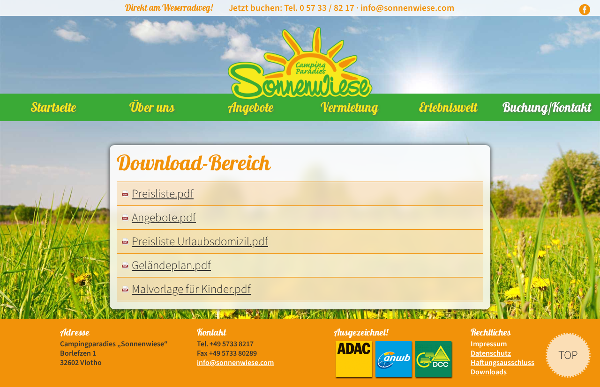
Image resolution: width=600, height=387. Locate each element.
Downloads (489, 372)
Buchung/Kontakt (546, 109)
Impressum (489, 344)
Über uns (151, 109)
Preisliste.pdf (163, 193)
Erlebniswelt (448, 109)
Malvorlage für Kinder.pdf (191, 289)
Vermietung (349, 109)
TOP (568, 354)
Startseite (53, 109)
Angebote (250, 109)
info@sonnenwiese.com (407, 8)
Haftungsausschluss (502, 363)
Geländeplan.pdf (171, 265)
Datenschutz (491, 353)
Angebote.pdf (164, 217)
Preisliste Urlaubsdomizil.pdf (200, 241)
